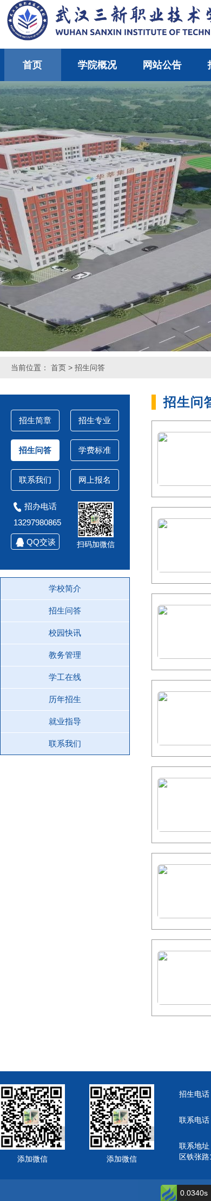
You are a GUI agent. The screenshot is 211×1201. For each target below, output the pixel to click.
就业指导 (65, 721)
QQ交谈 (41, 541)
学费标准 (94, 450)
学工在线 (65, 677)
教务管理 (65, 654)
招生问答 (90, 367)
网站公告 (162, 64)
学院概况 (97, 64)
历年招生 (65, 699)
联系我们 (35, 479)
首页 (32, 64)
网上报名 (94, 479)
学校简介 (65, 588)
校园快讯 (65, 632)
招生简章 (35, 420)
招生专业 (94, 420)
